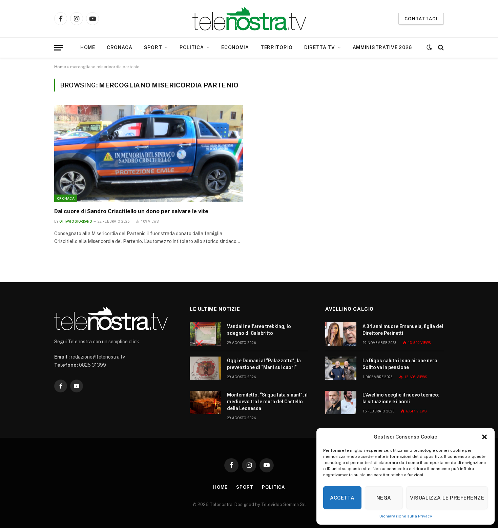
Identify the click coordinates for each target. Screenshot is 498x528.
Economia (235, 47)
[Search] (440, 47)
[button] (484, 436)
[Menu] (58, 47)
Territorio (277, 47)
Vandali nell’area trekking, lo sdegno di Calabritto (259, 330)
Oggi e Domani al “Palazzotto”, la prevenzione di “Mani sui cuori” (264, 364)
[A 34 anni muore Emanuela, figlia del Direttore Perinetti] (340, 334)
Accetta (342, 498)
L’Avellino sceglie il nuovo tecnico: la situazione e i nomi (400, 398)
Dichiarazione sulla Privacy (405, 516)
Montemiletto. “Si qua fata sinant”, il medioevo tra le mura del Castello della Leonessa (267, 401)
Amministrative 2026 (382, 47)
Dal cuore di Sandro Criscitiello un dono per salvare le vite (131, 211)
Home (87, 47)
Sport (153, 47)
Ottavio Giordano (75, 221)
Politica (192, 47)
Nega (383, 498)
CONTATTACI (421, 18)
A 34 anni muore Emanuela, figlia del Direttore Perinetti (402, 330)
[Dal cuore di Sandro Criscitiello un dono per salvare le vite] (148, 153)
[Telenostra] (249, 19)
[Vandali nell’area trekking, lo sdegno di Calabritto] (205, 334)
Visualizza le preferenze (447, 498)
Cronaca (119, 47)
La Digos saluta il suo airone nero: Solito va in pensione (400, 364)
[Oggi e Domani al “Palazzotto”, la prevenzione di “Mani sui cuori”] (205, 368)
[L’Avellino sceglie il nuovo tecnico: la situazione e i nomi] (340, 402)
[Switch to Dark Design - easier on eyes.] (429, 47)
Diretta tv (319, 47)
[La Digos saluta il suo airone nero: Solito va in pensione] (340, 368)
